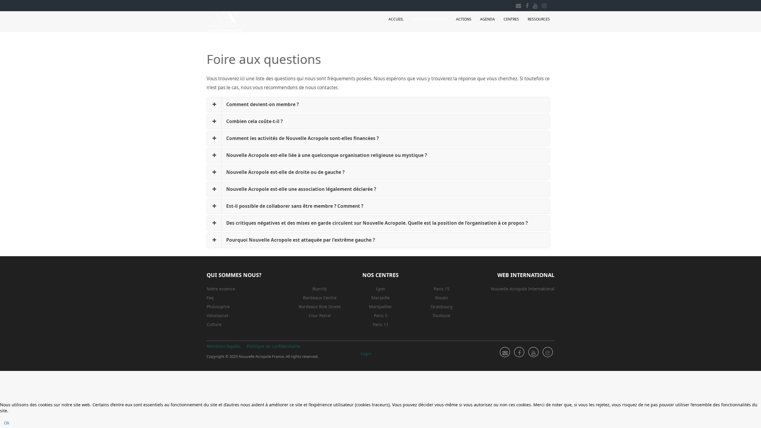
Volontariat (217, 315)
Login (366, 353)
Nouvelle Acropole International (522, 289)
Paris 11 (381, 324)
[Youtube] (535, 4)
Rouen (441, 297)
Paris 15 (441, 289)
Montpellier (380, 306)
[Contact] (518, 4)
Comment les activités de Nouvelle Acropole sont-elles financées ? (302, 138)
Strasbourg (441, 306)
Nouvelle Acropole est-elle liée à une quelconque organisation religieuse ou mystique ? (326, 155)
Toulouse (441, 315)
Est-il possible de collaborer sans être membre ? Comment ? (294, 206)
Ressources (539, 19)
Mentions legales (224, 346)
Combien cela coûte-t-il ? (254, 121)
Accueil (396, 19)
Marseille (380, 297)
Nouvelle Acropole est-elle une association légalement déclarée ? (301, 189)
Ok (6, 423)
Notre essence (221, 289)
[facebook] (527, 4)
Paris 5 (380, 315)
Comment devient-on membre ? (262, 104)
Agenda (487, 19)
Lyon (380, 289)
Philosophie (218, 306)
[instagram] (544, 4)
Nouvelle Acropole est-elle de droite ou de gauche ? (285, 172)
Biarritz (319, 289)
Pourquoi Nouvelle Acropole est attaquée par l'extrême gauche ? (300, 240)
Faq (210, 297)
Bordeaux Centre (320, 297)
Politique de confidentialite (273, 346)
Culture (214, 324)
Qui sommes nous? (429, 19)
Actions (463, 19)
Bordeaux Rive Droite (320, 306)
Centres (511, 19)
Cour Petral (320, 315)
